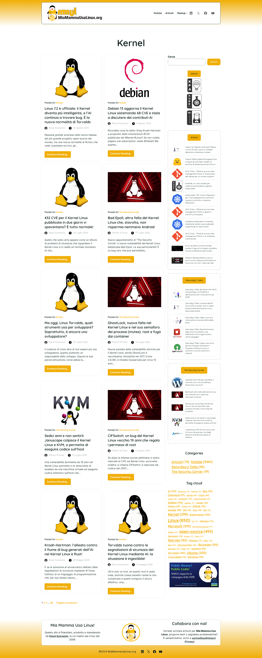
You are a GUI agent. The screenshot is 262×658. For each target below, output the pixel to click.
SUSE (185, 549)
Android (196, 491)
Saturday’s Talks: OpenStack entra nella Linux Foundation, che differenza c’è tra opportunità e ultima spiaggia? (199, 333)
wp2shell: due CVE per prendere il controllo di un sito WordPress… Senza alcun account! (199, 382)
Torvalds (176, 553)
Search (213, 61)
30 (51, 602)
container (185, 499)
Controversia (202, 499)
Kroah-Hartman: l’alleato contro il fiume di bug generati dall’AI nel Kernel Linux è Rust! (71, 549)
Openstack (175, 536)
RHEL (208, 541)
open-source (196, 531)
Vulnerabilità (177, 557)
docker (202, 502)
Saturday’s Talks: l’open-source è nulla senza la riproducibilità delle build (199, 320)
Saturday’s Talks (194, 280)
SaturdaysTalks (186, 545)
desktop (190, 503)
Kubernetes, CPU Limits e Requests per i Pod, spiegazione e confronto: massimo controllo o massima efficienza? (200, 199)
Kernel (178, 514)
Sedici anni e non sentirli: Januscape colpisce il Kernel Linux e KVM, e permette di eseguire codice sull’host (68, 442)
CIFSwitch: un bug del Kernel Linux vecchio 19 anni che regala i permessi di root (134, 440)
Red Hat (177, 540)
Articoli (194, 137)
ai (172, 491)
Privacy (189, 641)
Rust (172, 545)
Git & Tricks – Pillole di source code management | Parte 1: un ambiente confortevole (200, 236)
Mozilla (173, 532)
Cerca (171, 56)
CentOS (191, 495)
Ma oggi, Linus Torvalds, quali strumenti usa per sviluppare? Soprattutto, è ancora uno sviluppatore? (69, 329)
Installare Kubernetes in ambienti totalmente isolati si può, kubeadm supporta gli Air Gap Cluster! (199, 224)
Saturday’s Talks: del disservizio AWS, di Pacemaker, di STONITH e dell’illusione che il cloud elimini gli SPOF (201, 293)
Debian (175, 502)
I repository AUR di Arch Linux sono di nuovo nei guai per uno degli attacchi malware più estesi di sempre (200, 433)
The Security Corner (129, 212)
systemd (198, 548)
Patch (199, 536)
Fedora (174, 506)
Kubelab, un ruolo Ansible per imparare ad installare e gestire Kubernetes (198, 186)
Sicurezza (208, 544)
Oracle (188, 536)
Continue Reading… (59, 155)
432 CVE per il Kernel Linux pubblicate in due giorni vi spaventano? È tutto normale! (69, 222)
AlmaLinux (184, 491)
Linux (179, 520)
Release (195, 540)
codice (172, 499)
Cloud (203, 495)
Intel (197, 510)
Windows (195, 556)
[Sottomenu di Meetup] (187, 13)
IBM (187, 510)
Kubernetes (200, 514)
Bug (208, 491)
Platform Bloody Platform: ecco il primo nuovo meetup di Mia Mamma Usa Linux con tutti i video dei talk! (200, 260)
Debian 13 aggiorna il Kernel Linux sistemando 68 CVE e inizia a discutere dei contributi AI (134, 113)
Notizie (59, 102)
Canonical (176, 495)
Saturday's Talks (188, 467)
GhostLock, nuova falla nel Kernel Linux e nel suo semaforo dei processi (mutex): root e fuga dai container (134, 329)
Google (174, 509)
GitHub (194, 73)
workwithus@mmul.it (204, 638)
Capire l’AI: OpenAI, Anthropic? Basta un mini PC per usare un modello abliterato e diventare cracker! (200, 149)
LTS (195, 521)
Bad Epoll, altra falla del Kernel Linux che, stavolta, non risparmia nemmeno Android (133, 222)
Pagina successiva (67, 602)
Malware (206, 521)
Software (174, 549)
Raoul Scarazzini (58, 636)
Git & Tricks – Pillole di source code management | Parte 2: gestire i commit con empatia (199, 212)
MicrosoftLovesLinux (202, 527)
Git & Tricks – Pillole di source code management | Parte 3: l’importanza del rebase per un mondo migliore (200, 174)
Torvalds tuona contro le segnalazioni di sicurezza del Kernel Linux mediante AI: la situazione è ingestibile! (131, 552)
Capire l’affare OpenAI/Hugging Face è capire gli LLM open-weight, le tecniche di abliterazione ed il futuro (201, 161)
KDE (207, 510)
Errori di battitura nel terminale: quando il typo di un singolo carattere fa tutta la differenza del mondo (201, 248)
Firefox (186, 506)
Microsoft (179, 526)
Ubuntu (197, 553)
